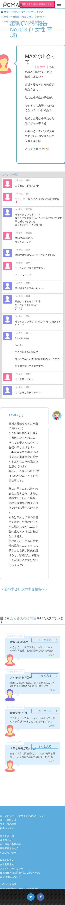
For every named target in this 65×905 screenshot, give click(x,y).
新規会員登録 (7, 836)
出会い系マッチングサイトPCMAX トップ (22, 815)
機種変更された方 (9, 848)
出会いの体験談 (8, 884)
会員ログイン (7, 840)
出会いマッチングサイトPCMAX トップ (23, 11)
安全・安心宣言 (8, 824)
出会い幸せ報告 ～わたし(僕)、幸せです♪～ (25, 16)
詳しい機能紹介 (8, 820)
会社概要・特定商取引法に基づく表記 (20, 872)
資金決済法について (10, 876)
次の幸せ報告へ (33, 589)
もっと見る (45, 640)
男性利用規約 (7, 860)
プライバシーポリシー (11, 868)
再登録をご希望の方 (10, 844)
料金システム (7, 828)
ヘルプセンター (8, 852)
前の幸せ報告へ (15, 589)
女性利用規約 (7, 864)
